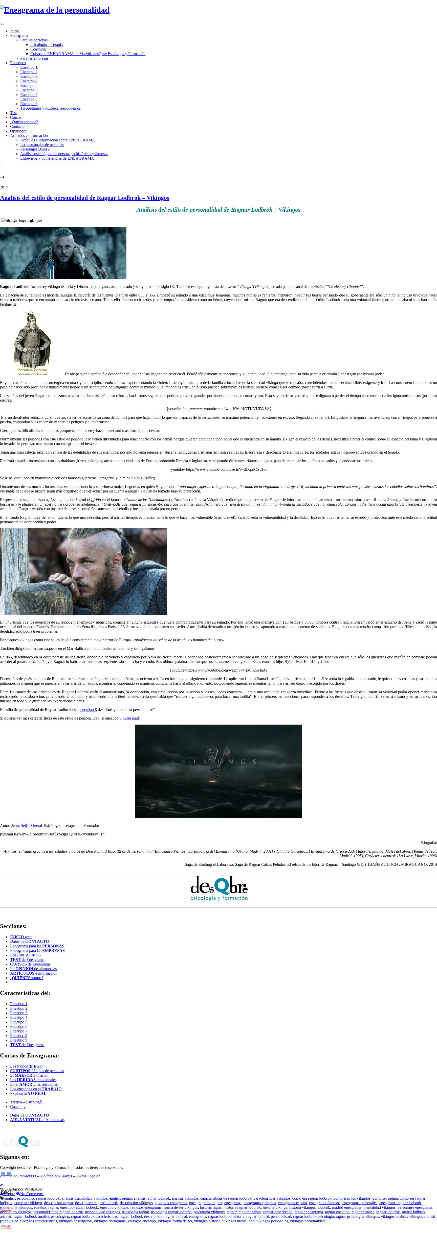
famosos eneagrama (146, 1207)
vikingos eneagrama (110, 1221)
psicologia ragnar (135, 1212)
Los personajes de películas (42, 144)
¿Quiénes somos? (24, 122)
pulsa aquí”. (132, 718)
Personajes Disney (35, 149)
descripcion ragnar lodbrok (96, 1203)
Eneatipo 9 (28, 104)
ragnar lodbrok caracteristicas (94, 1216)
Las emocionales (33, 1080)
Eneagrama (19, 35)
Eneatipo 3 (28, 76)
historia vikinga (275, 1207)
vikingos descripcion (75, 1221)
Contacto (17, 126)
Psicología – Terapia (46, 44)
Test (13, 113)
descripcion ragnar (58, 1203)
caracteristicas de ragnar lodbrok (226, 1198)
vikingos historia (207, 1221)
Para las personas (34, 40)
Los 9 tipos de (26, 1066)
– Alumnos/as (37, 1120)
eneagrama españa (292, 1203)
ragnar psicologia (349, 1216)
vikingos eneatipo (142, 1221)
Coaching (38, 49)
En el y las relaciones (34, 1084)
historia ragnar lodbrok (243, 1207)
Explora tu (28, 1093)
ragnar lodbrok (388, 1212)
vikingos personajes (272, 1221)
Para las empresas (34, 58)
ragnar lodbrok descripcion (141, 1216)
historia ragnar (211, 1207)
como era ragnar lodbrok (312, 1198)
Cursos (15, 117)
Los (25, 955)
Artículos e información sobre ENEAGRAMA (57, 140)
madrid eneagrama (346, 1207)
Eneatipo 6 (28, 90)
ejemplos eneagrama (171, 1203)
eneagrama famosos (324, 1203)
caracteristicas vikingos (272, 1198)
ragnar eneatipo (337, 1212)
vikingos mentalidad (238, 1221)
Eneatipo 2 (28, 72)
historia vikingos (302, 1207)
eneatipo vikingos (114, 1207)
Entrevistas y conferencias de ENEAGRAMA (57, 158)
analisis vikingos (185, 1198)
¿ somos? (26, 978)
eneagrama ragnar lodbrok (400, 1203)
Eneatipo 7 (28, 94)
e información (33, 973)
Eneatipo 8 (28, 99)
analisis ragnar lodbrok (152, 1198)
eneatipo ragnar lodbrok (79, 1207)
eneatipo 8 (88, 709)
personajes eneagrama (415, 1207)
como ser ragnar (385, 1198)
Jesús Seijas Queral (27, 825)
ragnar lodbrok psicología (313, 1216)
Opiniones (18, 131)
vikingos (372, 1216)
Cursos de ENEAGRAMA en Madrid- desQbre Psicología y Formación (87, 54)
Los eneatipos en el (35, 1089)
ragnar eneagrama (309, 1212)
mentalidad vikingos (379, 1207)
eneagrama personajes (359, 1203)
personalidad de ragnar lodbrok (58, 1212)
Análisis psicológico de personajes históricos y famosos (64, 154)
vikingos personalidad (307, 1221)
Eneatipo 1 (28, 67)
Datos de (29, 941)
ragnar (231, 1212)
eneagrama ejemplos (260, 1203)
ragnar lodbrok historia (226, 1216)
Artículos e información (29, 135)
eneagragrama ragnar (205, 1203)
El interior (29, 1075)
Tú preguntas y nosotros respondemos (50, 108)
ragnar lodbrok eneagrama (185, 1216)
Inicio (14, 31)
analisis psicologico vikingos (84, 1198)
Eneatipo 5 (28, 85)
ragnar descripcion (278, 1212)
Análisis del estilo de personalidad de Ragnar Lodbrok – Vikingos (84, 197)
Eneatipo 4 (28, 81)
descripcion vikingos (136, 1203)
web (21, 937)
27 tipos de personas (37, 1071)
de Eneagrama (27, 959)
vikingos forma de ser (175, 1221)
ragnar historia (363, 1212)
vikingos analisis (394, 1216)
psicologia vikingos (209, 1212)
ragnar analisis (249, 1212)
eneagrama (233, 1203)
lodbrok (324, 1207)
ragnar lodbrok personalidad (268, 1216)
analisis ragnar (120, 1198)
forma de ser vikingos (181, 1207)
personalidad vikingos (102, 1212)
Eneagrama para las (37, 946)
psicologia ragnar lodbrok (171, 1212)
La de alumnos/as (33, 969)
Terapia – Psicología (26, 1102)
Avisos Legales (88, 1176)
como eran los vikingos (352, 1198)
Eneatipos (18, 63)
